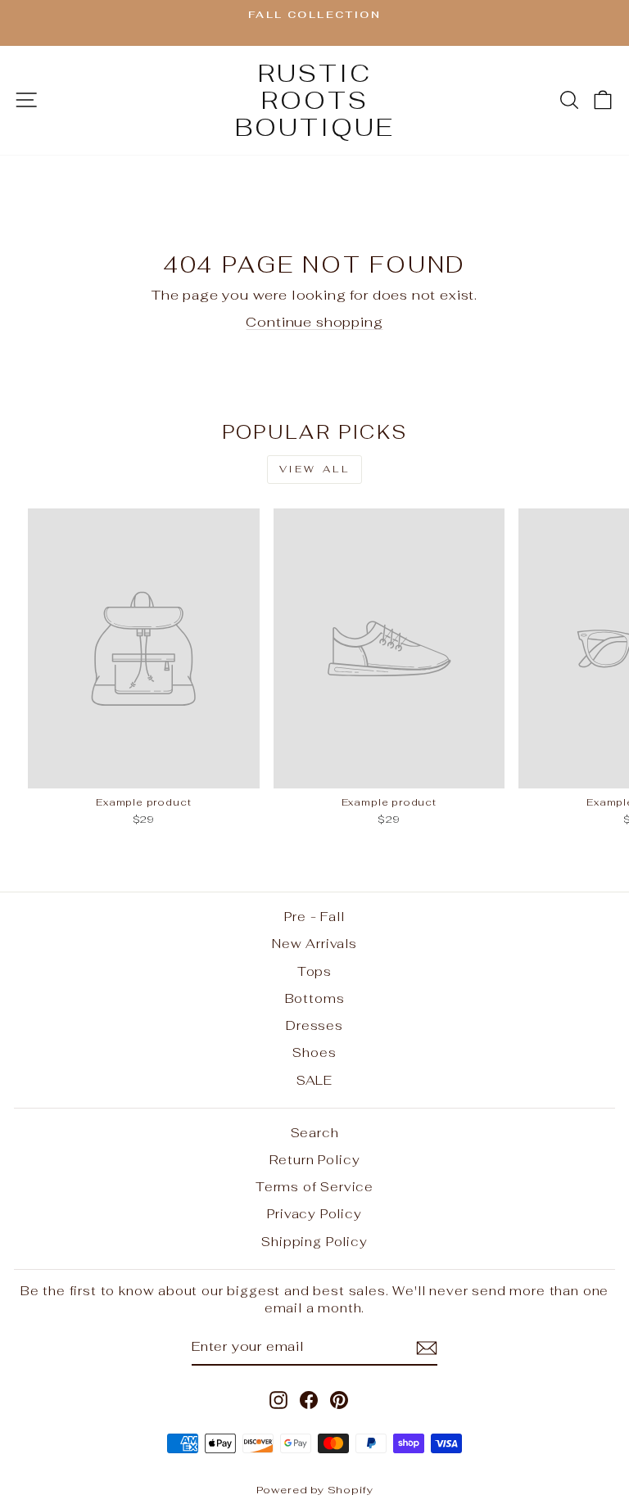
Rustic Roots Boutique (315, 100)
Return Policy (314, 1160)
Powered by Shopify (314, 1490)
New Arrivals (314, 943)
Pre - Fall (314, 916)
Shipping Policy (314, 1241)
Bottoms (315, 998)
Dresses (314, 1025)
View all (315, 469)
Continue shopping (314, 322)
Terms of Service (314, 1187)
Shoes (314, 1052)
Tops (314, 971)
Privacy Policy (314, 1214)
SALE (314, 1080)
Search (315, 1132)
